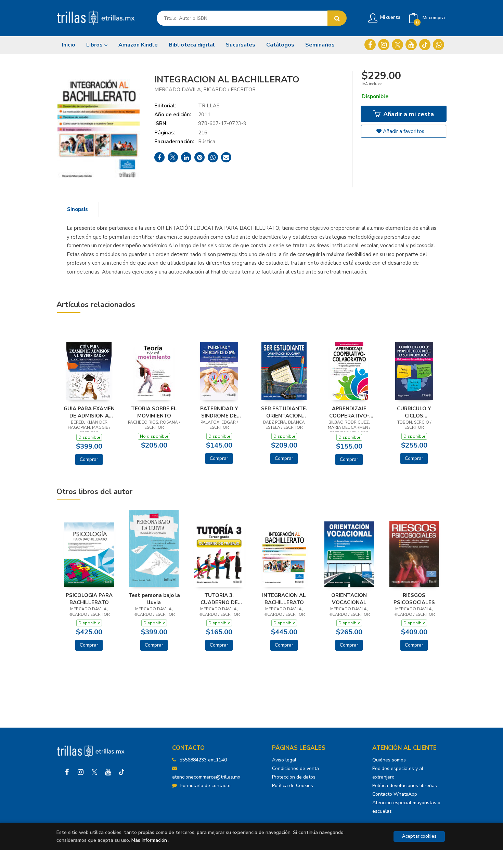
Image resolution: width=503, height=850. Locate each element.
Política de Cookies (292, 785)
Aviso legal (284, 760)
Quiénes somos (389, 760)
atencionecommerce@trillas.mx (206, 777)
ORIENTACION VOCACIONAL (349, 599)
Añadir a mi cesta (408, 114)
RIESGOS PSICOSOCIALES (414, 599)
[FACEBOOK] (370, 44)
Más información (149, 840)
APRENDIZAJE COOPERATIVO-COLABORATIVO (349, 412)
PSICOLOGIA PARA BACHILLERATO (89, 599)
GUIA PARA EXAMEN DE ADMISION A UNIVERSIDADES (89, 412)
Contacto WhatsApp (394, 794)
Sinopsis (77, 209)
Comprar (89, 459)
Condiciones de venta (295, 768)
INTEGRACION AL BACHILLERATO (284, 599)
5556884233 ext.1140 (203, 760)
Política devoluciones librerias (404, 785)
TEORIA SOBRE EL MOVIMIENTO (154, 412)
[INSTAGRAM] (383, 44)
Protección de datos (293, 777)
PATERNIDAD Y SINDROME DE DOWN (219, 412)
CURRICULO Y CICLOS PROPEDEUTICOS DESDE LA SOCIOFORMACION (414, 412)
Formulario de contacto (205, 785)
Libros (95, 45)
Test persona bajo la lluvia (154, 599)
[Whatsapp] (438, 44)
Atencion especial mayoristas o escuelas (406, 806)
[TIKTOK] (424, 44)
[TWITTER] (397, 44)
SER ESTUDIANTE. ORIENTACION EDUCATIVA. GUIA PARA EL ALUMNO (284, 412)
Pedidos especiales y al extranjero (397, 772)
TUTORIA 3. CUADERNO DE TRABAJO (219, 599)
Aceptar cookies (419, 836)
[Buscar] (337, 18)
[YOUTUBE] (411, 44)
